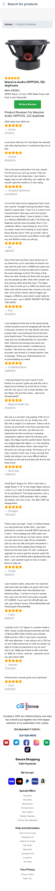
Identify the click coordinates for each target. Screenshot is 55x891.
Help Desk (27, 849)
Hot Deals (27, 800)
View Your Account (27, 833)
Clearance (27, 796)
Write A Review (27, 104)
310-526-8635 (27, 735)
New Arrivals (27, 804)
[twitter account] (16, 742)
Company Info (27, 853)
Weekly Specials (27, 816)
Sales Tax (27, 878)
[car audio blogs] (46, 742)
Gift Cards (27, 845)
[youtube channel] (6, 742)
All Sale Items (27, 808)
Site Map (27, 862)
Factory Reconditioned (27, 820)
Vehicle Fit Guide (27, 841)
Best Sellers (27, 812)
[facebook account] (26, 742)
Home (8, 24)
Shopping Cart (27, 837)
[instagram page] (36, 742)
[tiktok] (27, 749)
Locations (27, 857)
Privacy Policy (27, 874)
